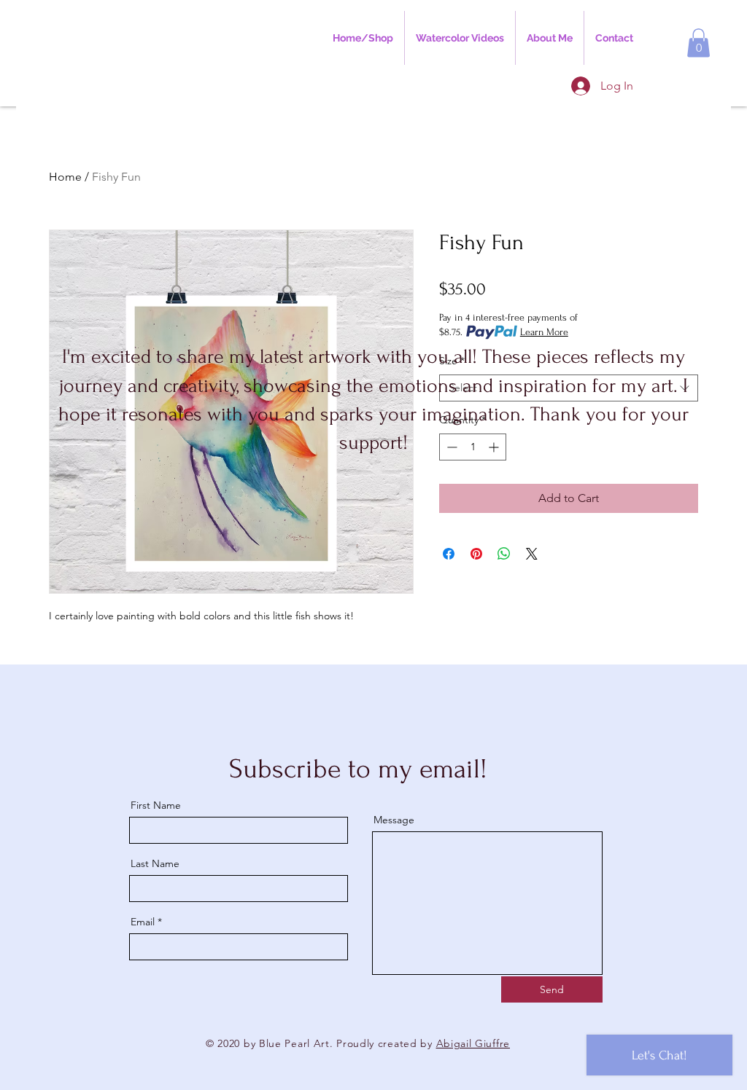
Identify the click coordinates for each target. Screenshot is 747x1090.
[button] (698, 42)
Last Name (155, 863)
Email (143, 922)
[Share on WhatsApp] (504, 553)
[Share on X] (532, 553)
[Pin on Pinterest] (476, 553)
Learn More (544, 331)
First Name (156, 805)
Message (394, 820)
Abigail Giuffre (473, 1043)
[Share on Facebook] (448, 553)
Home (65, 177)
